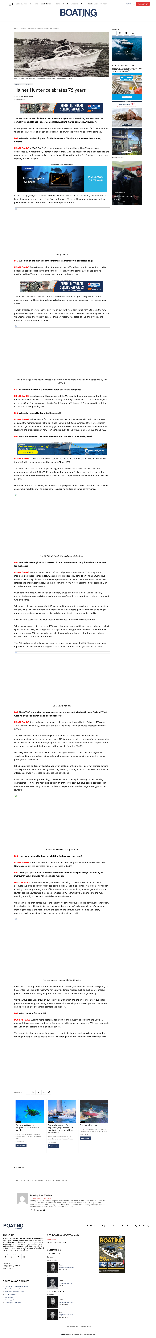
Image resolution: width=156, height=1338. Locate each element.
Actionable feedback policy (14, 1291)
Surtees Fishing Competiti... (126, 199)
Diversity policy (10, 1300)
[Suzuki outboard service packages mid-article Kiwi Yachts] (61, 115)
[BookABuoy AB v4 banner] (62, 449)
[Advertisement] (61, 1057)
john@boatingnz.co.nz (66, 1267)
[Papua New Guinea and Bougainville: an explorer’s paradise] (30, 1111)
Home (16, 28)
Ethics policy (9, 1297)
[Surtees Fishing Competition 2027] (127, 183)
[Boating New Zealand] (22, 1202)
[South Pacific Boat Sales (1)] (127, 154)
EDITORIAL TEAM (54, 1254)
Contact (50, 1257)
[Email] (43, 1092)
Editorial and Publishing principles (16, 1286)
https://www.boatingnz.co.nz (40, 1198)
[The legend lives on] (94, 1111)
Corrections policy (11, 1294)
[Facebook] (28, 1092)
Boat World (119, 195)
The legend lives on (88, 1125)
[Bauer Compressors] (127, 99)
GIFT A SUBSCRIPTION (56, 1242)
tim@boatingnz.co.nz (66, 1315)
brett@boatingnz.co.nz (66, 1302)
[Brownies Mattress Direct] (127, 126)
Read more (21, 1145)
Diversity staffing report (13, 1302)
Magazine (23, 28)
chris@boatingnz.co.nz (66, 1283)
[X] (38, 1092)
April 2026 (51, 1122)
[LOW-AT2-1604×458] (62, 179)
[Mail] (41, 1209)
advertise (130, 4)
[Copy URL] (49, 1092)
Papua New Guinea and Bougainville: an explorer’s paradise (27, 1127)
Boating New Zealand (27, 96)
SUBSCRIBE (51, 1239)
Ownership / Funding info (13, 1289)
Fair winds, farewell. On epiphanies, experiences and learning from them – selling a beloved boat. (60, 1129)
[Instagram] (34, 1209)
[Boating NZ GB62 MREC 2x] (127, 60)
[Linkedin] (33, 1092)
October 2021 (27, 84)
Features (31, 28)
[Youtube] (44, 1209)
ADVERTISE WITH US (55, 1292)
